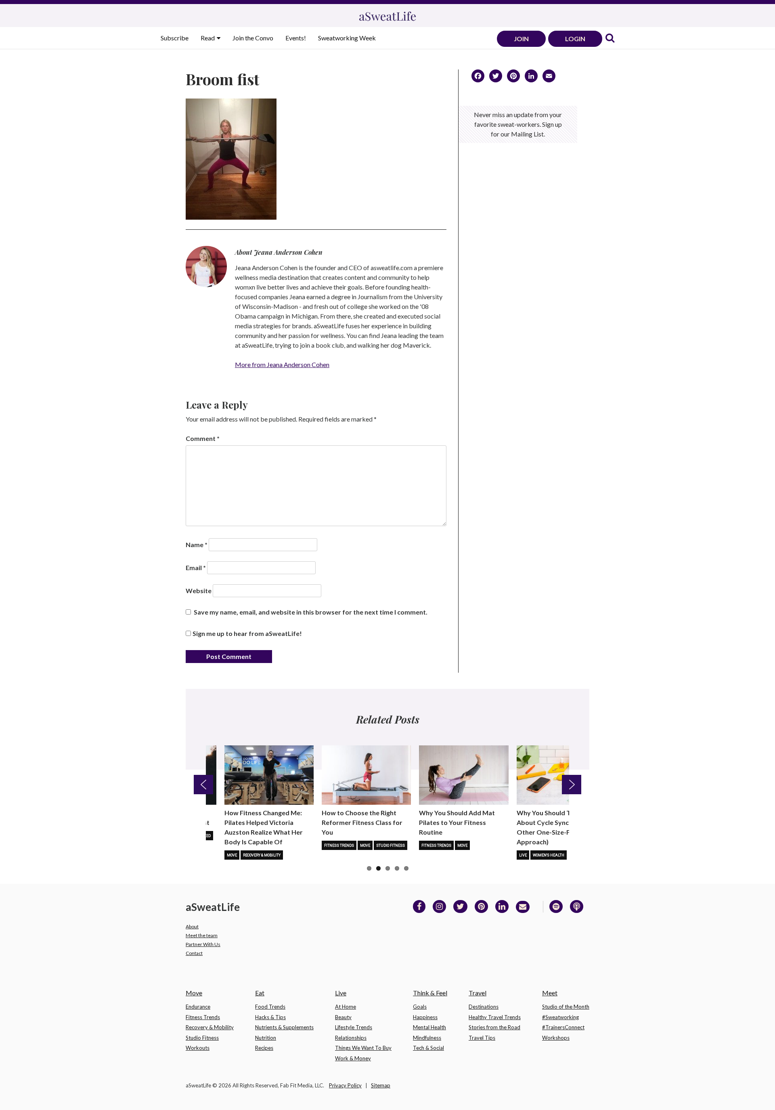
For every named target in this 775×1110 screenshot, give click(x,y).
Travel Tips (482, 1037)
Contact (194, 953)
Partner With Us (203, 944)
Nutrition (265, 1037)
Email (196, 567)
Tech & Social (428, 1048)
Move (232, 855)
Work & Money (353, 1058)
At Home (345, 1006)
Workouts (197, 1048)
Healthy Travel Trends (495, 1017)
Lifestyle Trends (353, 1027)
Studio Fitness (390, 846)
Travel (477, 993)
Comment (203, 438)
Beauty (343, 1017)
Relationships (351, 1037)
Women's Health (548, 855)
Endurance (198, 1006)
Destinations (484, 1006)
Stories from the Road (494, 1027)
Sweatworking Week (347, 38)
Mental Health (429, 1027)
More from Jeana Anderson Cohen (282, 364)
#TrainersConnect (563, 1027)
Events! (295, 38)
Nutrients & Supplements (284, 1027)
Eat (259, 993)
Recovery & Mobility (262, 855)
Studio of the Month (565, 1006)
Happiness (425, 1017)
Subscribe (175, 38)
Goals (420, 1006)
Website (199, 590)
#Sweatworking (560, 1017)
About (192, 926)
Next (571, 784)
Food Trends (270, 1006)
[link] (609, 38)
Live (523, 855)
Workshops (556, 1037)
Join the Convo (252, 38)
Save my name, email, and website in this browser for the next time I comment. (310, 612)
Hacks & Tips (270, 1017)
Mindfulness (427, 1037)
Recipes (264, 1048)
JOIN (521, 38)
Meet (549, 993)
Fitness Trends (339, 846)
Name (196, 544)
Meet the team (202, 935)
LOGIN (575, 38)
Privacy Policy (345, 1085)
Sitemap (380, 1085)
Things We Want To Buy (363, 1048)
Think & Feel (430, 993)
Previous (203, 784)
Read (208, 38)
